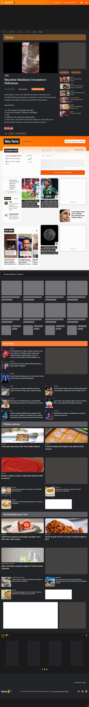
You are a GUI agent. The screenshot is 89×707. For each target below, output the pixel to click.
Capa (4, 32)
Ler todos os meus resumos (63, 173)
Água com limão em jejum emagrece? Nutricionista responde (22, 567)
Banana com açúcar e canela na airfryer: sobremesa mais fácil (68, 490)
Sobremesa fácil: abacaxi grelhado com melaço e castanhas (27, 502)
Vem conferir (10, 192)
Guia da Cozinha (21, 133)
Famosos (12, 348)
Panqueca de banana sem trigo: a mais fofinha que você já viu (27, 490)
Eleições (12, 361)
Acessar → (16, 198)
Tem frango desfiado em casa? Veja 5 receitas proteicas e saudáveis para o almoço (26, 593)
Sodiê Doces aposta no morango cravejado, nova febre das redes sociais (21, 538)
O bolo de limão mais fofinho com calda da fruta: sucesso (64, 447)
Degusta (20, 32)
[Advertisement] (58, 504)
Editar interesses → (80, 150)
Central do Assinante (69, 2)
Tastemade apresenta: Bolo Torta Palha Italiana (20, 446)
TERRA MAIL (57, 2)
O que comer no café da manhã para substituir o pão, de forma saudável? (27, 580)
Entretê (12, 398)
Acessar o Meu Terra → (28, 141)
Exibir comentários (23, 89)
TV (54, 398)
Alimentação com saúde (7, 563)
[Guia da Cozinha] (8, 128)
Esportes (58, 577)
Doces (6, 75)
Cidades (56, 386)
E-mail (81, 2)
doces (34, 32)
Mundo (12, 386)
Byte (11, 411)
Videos (40, 32)
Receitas (27, 32)
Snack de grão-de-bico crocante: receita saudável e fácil (66, 538)
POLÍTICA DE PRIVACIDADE (60, 691)
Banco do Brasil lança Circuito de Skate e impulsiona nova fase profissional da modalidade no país (71, 581)
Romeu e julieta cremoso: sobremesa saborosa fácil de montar (22, 477)
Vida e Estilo (12, 32)
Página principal (10, 2)
